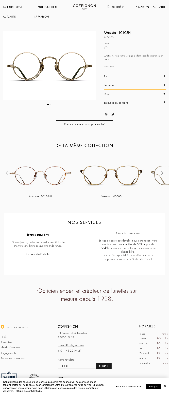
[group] (84, 176)
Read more (109, 66)
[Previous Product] (6, 173)
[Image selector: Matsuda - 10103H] (48, 104)
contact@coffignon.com (71, 345)
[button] (17, 7)
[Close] (165, 386)
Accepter (153, 386)
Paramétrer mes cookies (128, 386)
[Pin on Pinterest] (106, 114)
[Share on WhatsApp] (112, 114)
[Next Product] (162, 173)
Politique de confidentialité (28, 391)
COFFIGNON (68, 326)
